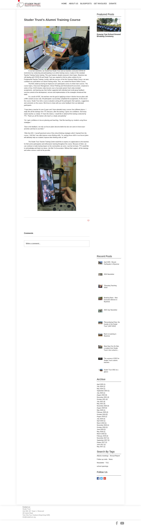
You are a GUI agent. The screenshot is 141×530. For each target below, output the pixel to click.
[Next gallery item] (73, 183)
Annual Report (115, 456)
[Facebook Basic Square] (98, 478)
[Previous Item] (100, 25)
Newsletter (100, 463)
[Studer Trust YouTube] (122, 523)
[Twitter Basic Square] (101, 478)
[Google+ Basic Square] (104, 478)
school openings (102, 466)
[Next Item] (118, 25)
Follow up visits (102, 459)
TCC (107, 463)
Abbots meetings (103, 456)
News (111, 459)
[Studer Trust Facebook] (116, 523)
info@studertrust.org (29, 517)
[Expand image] (56, 183)
